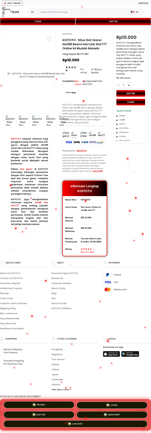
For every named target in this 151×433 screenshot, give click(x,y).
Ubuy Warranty (8, 323)
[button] (49, 38)
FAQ (53, 298)
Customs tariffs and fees (13, 303)
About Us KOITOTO (10, 273)
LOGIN (38, 21)
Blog (53, 293)
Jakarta (55, 384)
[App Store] (112, 355)
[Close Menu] (3, 13)
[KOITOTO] (14, 12)
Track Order (6, 298)
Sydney (55, 364)
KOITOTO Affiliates (61, 308)
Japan (54, 374)
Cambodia (57, 379)
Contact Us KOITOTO (11, 278)
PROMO (41, 404)
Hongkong (57, 349)
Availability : (68, 83)
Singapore (57, 354)
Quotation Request (10, 283)
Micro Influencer (8, 313)
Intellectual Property (11, 288)
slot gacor (26, 169)
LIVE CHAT (77, 423)
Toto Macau (58, 359)
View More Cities (60, 389)
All (32, 12)
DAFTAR (113, 21)
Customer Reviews (61, 283)
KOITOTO (16, 138)
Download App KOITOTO (64, 273)
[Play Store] (130, 355)
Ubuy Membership (9, 318)
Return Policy (58, 288)
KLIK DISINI (98, 171)
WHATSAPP (114, 414)
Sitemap (4, 293)
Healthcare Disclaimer (12, 328)
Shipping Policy (8, 308)
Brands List (57, 278)
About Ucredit (59, 303)
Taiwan (55, 369)
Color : (70, 92)
